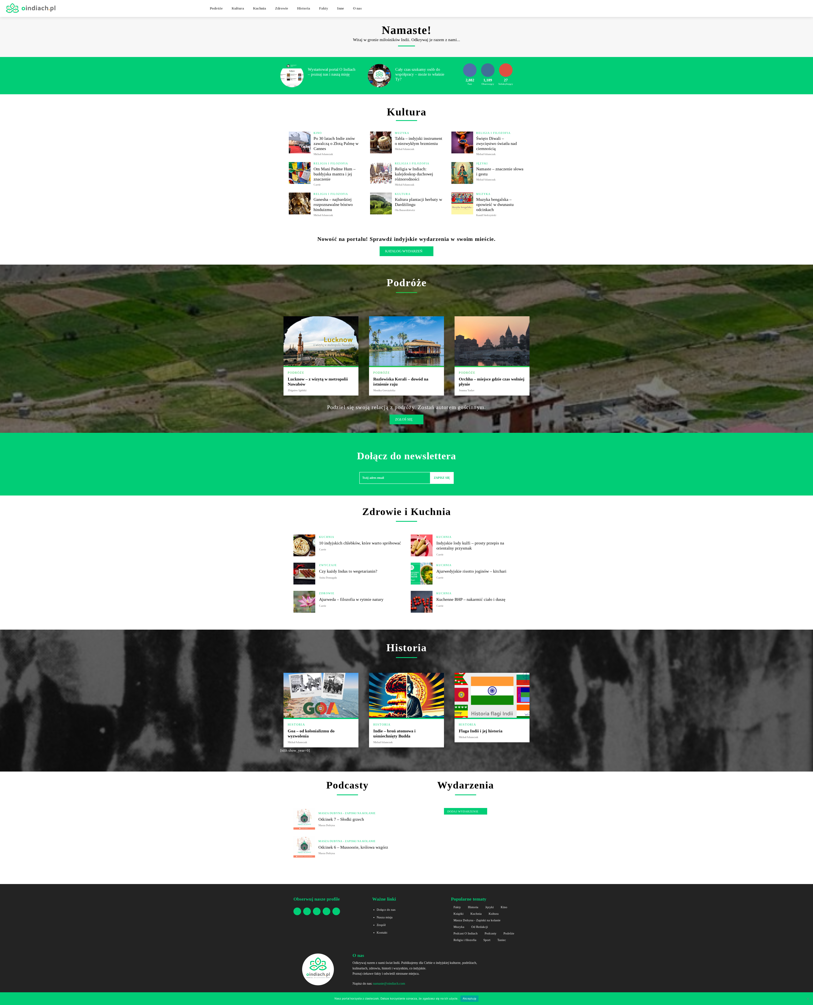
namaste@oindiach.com (389, 983)
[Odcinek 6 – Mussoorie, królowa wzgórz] (304, 847)
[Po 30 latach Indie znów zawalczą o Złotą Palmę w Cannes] (300, 142)
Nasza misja (385, 917)
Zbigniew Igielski (297, 390)
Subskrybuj (505, 65)
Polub (470, 65)
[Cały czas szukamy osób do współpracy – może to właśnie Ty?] (379, 75)
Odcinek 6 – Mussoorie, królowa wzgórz (353, 847)
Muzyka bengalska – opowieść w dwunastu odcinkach (495, 204)
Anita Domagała (328, 577)
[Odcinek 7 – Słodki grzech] (304, 819)
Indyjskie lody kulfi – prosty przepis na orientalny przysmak (470, 545)
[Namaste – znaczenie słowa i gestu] (462, 173)
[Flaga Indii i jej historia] (492, 695)
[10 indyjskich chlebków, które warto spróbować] (304, 545)
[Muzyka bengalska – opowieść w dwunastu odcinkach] (462, 203)
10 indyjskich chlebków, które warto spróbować (360, 543)
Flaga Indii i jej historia (480, 731)
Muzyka (402, 133)
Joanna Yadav (466, 390)
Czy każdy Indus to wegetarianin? (348, 571)
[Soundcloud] (326, 911)
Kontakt (382, 932)
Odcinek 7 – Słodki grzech (341, 819)
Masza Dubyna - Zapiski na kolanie (347, 813)
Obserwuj (487, 65)
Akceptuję (469, 998)
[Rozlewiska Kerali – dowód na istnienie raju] (406, 341)
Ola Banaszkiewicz (405, 210)
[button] (371, 8)
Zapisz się (442, 477)
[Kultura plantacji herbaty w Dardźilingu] (381, 203)
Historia (296, 724)
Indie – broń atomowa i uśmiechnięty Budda (394, 733)
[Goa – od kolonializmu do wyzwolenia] (320, 695)
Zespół (381, 925)
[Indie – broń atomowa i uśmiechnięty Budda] (406, 695)
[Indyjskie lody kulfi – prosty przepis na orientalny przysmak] (422, 545)
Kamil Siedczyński (486, 215)
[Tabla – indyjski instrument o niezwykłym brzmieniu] (381, 142)
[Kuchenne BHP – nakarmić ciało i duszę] (422, 602)
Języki (482, 163)
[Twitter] (336, 911)
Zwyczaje (328, 565)
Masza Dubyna (326, 825)
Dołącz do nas (386, 909)
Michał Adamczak (323, 154)
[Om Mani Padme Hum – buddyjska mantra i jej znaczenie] (300, 173)
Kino (318, 133)
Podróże (296, 372)
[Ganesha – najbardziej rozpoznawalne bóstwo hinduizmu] (300, 203)
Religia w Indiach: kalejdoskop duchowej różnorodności (414, 174)
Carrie (317, 184)
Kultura (403, 194)
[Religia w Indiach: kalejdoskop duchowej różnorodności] (381, 173)
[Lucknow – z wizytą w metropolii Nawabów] (320, 341)
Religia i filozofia (493, 133)
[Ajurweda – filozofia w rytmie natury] (304, 602)
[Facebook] (297, 911)
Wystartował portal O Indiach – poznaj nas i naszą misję (331, 71)
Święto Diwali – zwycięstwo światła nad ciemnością (496, 143)
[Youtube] (317, 911)
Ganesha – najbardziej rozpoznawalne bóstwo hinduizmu (333, 204)
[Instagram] (307, 911)
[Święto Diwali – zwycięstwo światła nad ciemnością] (462, 142)
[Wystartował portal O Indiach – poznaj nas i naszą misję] (292, 75)
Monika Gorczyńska (384, 390)
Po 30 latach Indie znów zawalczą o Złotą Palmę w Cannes (336, 143)
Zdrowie (327, 593)
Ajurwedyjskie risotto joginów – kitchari (471, 571)
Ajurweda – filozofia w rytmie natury (351, 599)
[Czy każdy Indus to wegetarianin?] (304, 573)
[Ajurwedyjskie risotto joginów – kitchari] (422, 573)
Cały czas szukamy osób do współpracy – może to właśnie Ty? (419, 74)
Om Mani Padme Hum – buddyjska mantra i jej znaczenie (334, 174)
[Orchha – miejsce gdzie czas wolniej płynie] (492, 341)
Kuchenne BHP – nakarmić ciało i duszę (470, 599)
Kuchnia (326, 537)
